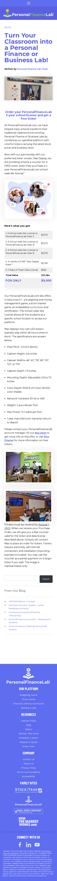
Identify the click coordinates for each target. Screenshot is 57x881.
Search (46, 579)
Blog (7, 27)
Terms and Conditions (28, 772)
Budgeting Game (28, 695)
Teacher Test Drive (28, 733)
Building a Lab (28, 708)
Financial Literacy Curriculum (28, 703)
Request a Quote (28, 742)
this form (40, 432)
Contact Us (28, 759)
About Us (28, 763)
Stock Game (28, 699)
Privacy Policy (28, 768)
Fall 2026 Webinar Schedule (22, 601)
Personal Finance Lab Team (32, 69)
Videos (28, 729)
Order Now (28, 746)
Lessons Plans (28, 720)
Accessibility (28, 776)
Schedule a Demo (28, 738)
